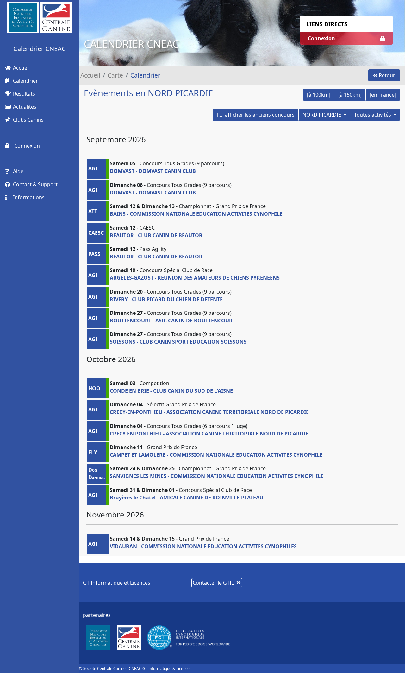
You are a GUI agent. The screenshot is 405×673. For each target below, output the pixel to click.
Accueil (21, 67)
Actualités (24, 106)
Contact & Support (35, 184)
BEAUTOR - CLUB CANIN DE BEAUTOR (156, 235)
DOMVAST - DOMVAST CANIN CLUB (153, 171)
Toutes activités (373, 114)
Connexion (26, 145)
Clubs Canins (28, 119)
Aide (18, 171)
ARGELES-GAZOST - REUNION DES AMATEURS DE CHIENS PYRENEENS (195, 277)
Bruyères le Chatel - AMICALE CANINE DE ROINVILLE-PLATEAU (186, 497)
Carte (115, 75)
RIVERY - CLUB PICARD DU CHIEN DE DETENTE (166, 299)
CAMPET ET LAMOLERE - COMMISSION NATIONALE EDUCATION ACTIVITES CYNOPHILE (216, 454)
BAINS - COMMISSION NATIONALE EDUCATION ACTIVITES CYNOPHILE (196, 213)
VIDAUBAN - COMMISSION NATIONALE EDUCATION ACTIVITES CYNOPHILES (203, 546)
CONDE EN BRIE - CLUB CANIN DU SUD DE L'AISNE (171, 390)
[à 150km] (350, 94)
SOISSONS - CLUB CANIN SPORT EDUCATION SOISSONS (178, 341)
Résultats (24, 93)
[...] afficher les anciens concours (256, 114)
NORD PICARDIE (322, 114)
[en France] (383, 94)
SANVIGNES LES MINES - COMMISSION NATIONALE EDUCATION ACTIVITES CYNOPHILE (216, 476)
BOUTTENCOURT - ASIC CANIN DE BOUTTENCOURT (172, 320)
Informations (29, 197)
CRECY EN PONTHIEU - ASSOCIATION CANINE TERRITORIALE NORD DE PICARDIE (209, 433)
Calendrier (25, 80)
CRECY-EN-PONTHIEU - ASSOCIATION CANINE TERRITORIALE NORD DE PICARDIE (209, 412)
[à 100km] (318, 94)
